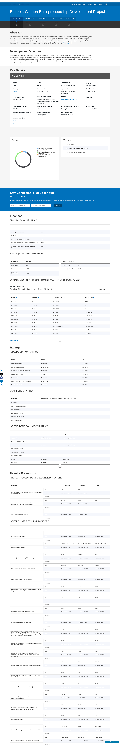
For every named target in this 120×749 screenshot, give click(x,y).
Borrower (89, 83)
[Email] (1, 370)
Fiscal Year (89, 97)
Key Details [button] (29, 23)
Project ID (16, 82)
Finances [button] (43, 23)
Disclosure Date (42, 89)
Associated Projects (19, 118)
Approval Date (65, 89)
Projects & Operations (23, 4)
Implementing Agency (44, 97)
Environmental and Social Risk (70, 106)
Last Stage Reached (43, 112)
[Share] (1, 377)
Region (63, 97)
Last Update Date (67, 112)
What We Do (13, 4)
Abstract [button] (16, 23)
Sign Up (58, 205)
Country (15, 89)
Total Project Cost (19, 97)
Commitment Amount (20, 106)
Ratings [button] (56, 23)
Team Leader (65, 82)
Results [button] (69, 23)
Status (39, 82)
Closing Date (90, 106)
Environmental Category (45, 106)
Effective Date (90, 89)
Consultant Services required (22, 112)
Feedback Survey (112, 742)
